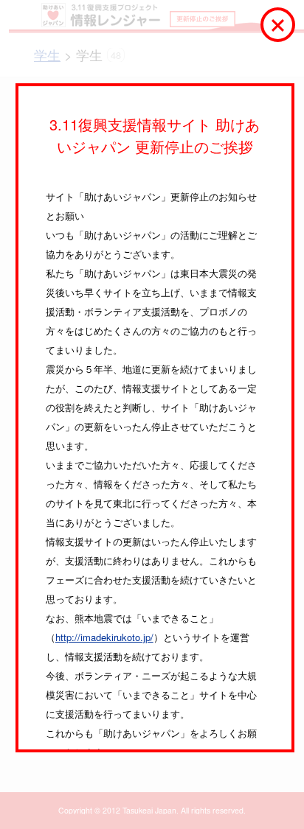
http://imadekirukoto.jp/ (104, 637)
